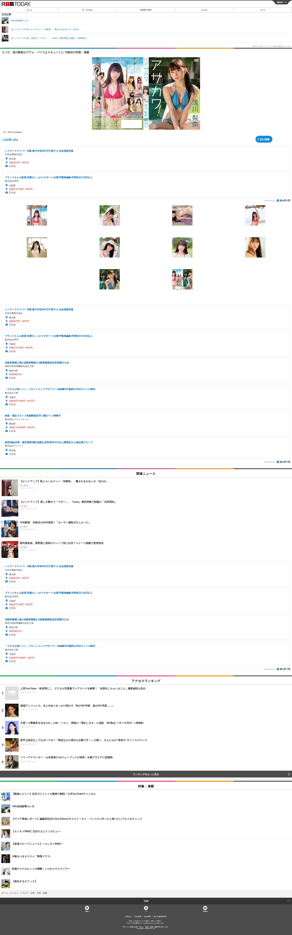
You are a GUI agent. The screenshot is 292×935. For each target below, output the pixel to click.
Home (87, 911)
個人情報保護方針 (160, 916)
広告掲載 (138, 916)
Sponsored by (269, 200)
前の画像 (265, 139)
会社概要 (147, 916)
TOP (146, 901)
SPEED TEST (146, 10)
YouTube (205, 911)
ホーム (29, 10)
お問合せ (128, 916)
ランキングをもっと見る (146, 774)
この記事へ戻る (10, 139)
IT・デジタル (88, 10)
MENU (280, 2)
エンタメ (204, 10)
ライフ (262, 10)
